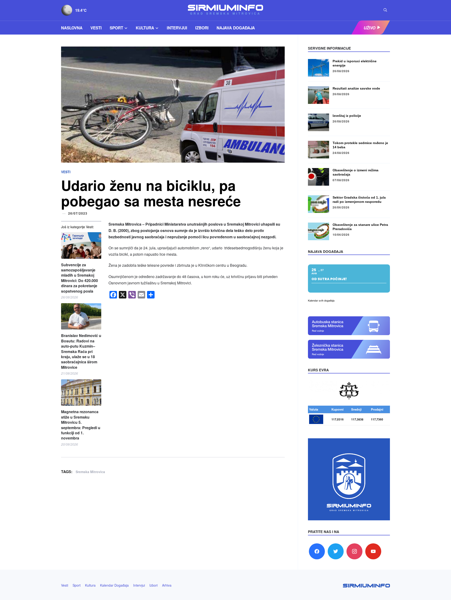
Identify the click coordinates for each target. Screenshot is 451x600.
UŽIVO (369, 28)
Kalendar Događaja (114, 585)
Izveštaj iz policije (347, 116)
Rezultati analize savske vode (356, 88)
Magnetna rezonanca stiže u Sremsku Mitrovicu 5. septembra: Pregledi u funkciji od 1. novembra (80, 425)
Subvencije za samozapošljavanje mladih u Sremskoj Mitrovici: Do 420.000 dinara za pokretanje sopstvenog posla (79, 278)
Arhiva (166, 585)
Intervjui (177, 28)
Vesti (96, 28)
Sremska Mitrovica (90, 471)
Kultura (145, 28)
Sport (116, 28)
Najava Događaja (236, 28)
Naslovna (71, 28)
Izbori (202, 28)
